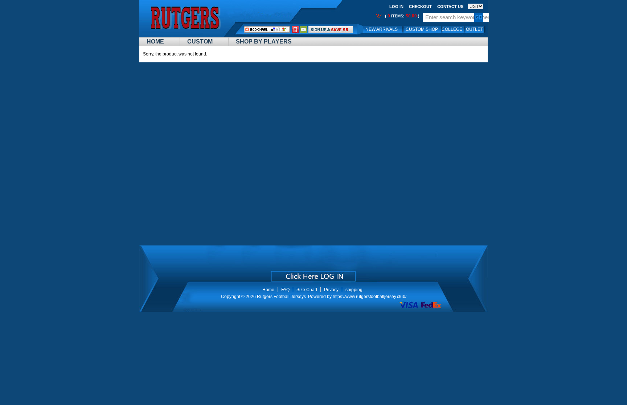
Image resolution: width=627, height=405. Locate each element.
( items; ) (401, 16)
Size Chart (306, 289)
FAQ (285, 289)
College (452, 29)
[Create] (312, 274)
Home (155, 41)
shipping (353, 289)
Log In (396, 6)
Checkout (420, 6)
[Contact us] (303, 29)
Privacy (331, 289)
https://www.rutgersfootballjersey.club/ (369, 296)
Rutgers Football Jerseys (281, 296)
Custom (200, 41)
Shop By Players (264, 41)
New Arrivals (381, 29)
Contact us (450, 6)
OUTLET (474, 29)
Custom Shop (422, 29)
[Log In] (330, 29)
